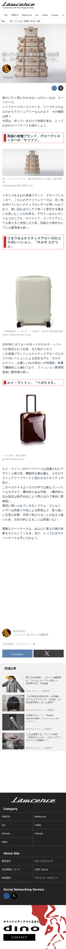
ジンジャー (18, 70)
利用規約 (6, 877)
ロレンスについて (44, 861)
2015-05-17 (18, 67)
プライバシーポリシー (46, 877)
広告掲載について (11, 869)
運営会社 (6, 861)
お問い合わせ (42, 869)
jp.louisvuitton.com (13, 459)
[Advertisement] (25, 564)
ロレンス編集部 (36, 70)
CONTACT (19, 937)
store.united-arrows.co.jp (16, 334)
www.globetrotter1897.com (17, 185)
